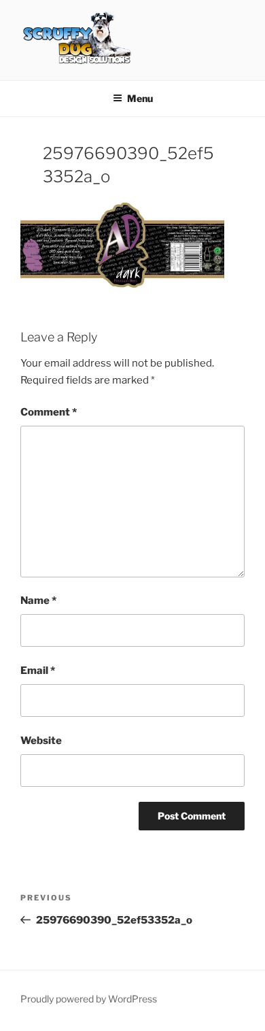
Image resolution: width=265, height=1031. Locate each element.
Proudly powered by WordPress (88, 998)
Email (37, 670)
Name (38, 600)
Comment (48, 412)
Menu (140, 98)
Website (41, 740)
